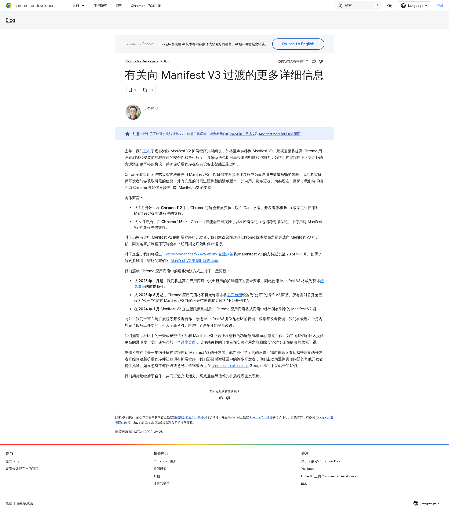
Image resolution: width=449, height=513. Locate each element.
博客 (119, 6)
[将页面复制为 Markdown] (145, 90)
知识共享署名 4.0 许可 (188, 417)
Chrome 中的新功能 (146, 6)
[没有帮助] (320, 61)
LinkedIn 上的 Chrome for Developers (328, 476)
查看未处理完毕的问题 (22, 469)
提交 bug (12, 461)
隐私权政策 (25, 503)
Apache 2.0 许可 (261, 417)
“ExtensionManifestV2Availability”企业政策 (197, 254)
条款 (9, 503)
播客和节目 (161, 484)
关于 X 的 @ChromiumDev (320, 461)
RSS (304, 484)
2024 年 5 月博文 (242, 134)
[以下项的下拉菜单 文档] (84, 5)
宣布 (147, 151)
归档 (156, 476)
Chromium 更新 (165, 461)
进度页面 (188, 342)
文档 (75, 6)
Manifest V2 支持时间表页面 (280, 134)
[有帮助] (313, 61)
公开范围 (234, 295)
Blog (10, 20)
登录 (440, 6)
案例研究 (100, 6)
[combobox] (358, 5)
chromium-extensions (230, 365)
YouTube (307, 469)
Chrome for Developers (141, 61)
